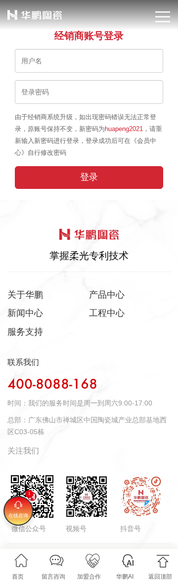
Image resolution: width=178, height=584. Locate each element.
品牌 (13, 10)
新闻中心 (25, 313)
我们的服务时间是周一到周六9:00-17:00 (90, 403)
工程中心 (107, 313)
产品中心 (107, 295)
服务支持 (25, 332)
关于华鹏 (25, 295)
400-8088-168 (52, 384)
